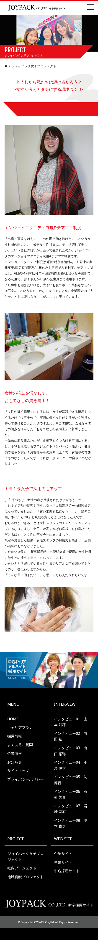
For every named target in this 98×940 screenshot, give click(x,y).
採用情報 (14, 736)
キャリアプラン (20, 727)
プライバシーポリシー (25, 779)
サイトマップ (18, 770)
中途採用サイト (67, 870)
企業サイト (63, 853)
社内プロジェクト (21, 868)
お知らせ (14, 762)
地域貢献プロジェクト (25, 876)
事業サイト (63, 862)
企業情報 (14, 753)
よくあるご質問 (20, 744)
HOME (12, 718)
